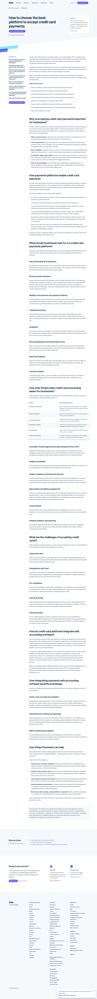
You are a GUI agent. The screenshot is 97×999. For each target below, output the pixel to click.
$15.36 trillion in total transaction (63, 59)
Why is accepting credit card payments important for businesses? (17, 61)
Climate (31, 917)
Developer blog (54, 984)
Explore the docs (74, 877)
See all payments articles (16, 843)
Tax (30, 953)
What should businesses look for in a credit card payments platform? (17, 71)
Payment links (33, 940)
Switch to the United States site (67, 995)
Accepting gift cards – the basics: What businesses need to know (49, 844)
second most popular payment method (61, 127)
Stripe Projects (54, 982)
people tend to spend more (78, 155)
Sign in (73, 3)
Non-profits (53, 947)
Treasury (31, 957)
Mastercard (46, 301)
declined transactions (68, 375)
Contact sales (82, 3)
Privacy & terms (74, 915)
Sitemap (72, 923)
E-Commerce (53, 913)
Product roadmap (74, 934)
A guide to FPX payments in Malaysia (41, 842)
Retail (51, 953)
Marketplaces (53, 924)
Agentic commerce (55, 909)
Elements (31, 926)
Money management (55, 926)
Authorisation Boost (34, 909)
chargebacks (51, 572)
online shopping (81, 127)
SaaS (51, 930)
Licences (72, 921)
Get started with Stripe (16, 31)
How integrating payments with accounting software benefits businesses (17, 93)
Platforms (52, 928)
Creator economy (54, 934)
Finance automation (55, 917)
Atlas (30, 907)
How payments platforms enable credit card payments (17, 66)
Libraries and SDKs (54, 980)
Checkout (31, 915)
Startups (52, 907)
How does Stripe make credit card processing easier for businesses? (17, 77)
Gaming (52, 938)
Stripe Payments (34, 752)
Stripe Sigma (32, 951)
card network (74, 203)
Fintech (52, 936)
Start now (13, 881)
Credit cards (33, 57)
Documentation (54, 971)
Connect (31, 919)
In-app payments (54, 921)
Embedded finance (55, 915)
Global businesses (54, 919)
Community (73, 911)
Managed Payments (34, 938)
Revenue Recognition (34, 949)
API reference (53, 973)
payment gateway (65, 619)
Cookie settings (74, 925)
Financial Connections (35, 928)
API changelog (53, 978)
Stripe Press (73, 940)
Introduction (12, 57)
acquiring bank (67, 224)
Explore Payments (55, 880)
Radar (30, 947)
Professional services (55, 949)
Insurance (52, 943)
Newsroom (73, 938)
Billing (30, 911)
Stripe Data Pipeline (49, 670)
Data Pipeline (32, 924)
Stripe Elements (34, 510)
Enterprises (53, 905)
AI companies (53, 932)
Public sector (53, 951)
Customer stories (74, 907)
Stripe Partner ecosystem (56, 963)
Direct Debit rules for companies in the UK (43, 840)
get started (33, 800)
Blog (71, 909)
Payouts (31, 945)
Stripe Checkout (77, 455)
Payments (24, 8)
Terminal (31, 955)
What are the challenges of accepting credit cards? (16, 82)
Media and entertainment (56, 945)
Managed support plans (76, 950)
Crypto (31, 921)
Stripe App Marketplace (56, 961)
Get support (73, 948)
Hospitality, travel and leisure (57, 940)
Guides (72, 905)
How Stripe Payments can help (17, 98)
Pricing (51, 2)
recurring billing (36, 165)
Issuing (31, 934)
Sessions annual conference (77, 913)
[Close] (94, 991)
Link (30, 936)
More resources (14, 8)
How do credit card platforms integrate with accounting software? (17, 87)
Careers (72, 936)
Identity (31, 930)
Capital (31, 913)
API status (52, 976)
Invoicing (31, 932)
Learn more (73, 30)
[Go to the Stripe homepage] (10, 902)
